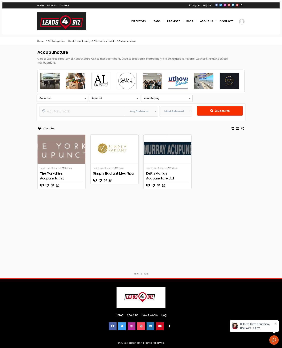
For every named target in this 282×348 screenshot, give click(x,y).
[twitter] (220, 5)
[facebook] (216, 5)
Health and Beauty (79, 41)
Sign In (196, 5)
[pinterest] (229, 5)
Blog (163, 315)
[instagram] (225, 5)
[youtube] (237, 5)
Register (207, 5)
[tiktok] (241, 5)
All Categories (56, 41)
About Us (52, 5)
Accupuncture (127, 41)
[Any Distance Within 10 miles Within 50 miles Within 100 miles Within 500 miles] (98, 111)
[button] (188, 5)
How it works (149, 315)
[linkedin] (233, 5)
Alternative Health (105, 41)
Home (40, 5)
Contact (64, 5)
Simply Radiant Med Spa (113, 173)
